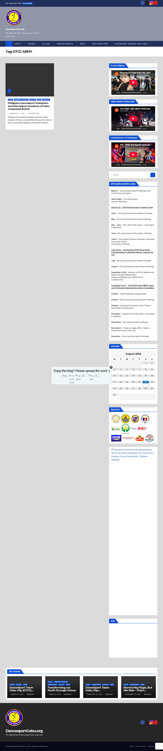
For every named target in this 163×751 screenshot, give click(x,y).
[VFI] (139, 438)
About (18, 44)
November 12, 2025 (133, 694)
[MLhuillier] (128, 438)
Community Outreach (21, 99)
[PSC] (145, 419)
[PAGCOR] (125, 429)
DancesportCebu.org (15, 29)
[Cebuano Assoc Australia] (133, 429)
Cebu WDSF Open (100, 44)
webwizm (30, 694)
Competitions (52, 684)
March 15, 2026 (17, 694)
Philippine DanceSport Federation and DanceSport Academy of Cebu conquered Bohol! (28, 106)
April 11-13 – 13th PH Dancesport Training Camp (132, 207)
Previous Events (65, 44)
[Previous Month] (114, 354)
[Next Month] (152, 354)
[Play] (114, 92)
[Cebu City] (125, 419)
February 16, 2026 (94, 694)
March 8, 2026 (55, 694)
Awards (32, 44)
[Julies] (142, 429)
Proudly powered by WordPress (16, 746)
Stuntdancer (33, 113)
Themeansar (44, 746)
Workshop (46, 99)
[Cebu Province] (135, 419)
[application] (133, 82)
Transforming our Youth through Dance (61, 689)
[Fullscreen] (152, 92)
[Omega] (116, 438)
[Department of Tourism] (115, 419)
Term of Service (141, 746)
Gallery (46, 44)
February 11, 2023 (17, 113)
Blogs (10, 99)
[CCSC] (115, 429)
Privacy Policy (152, 746)
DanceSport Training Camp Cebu (131, 44)
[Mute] (149, 92)
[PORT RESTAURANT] (149, 438)
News (83, 44)
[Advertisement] (133, 641)
